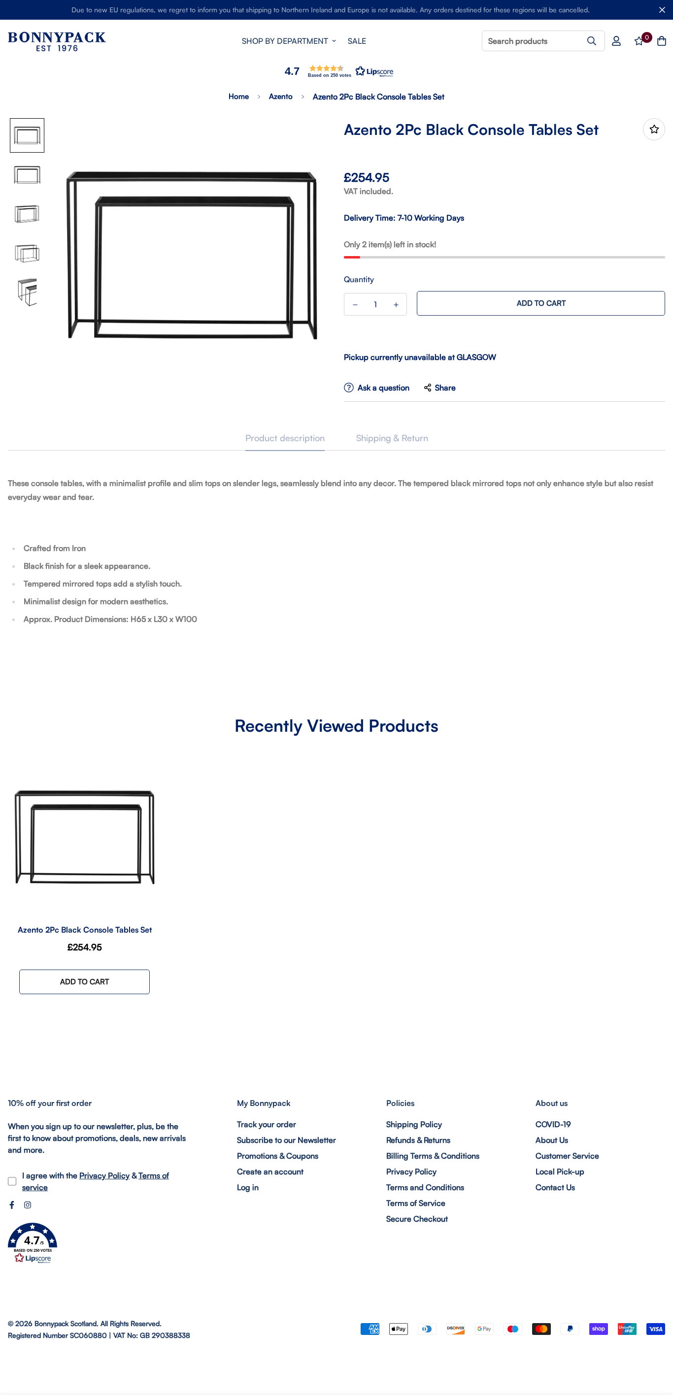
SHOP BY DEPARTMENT (285, 41)
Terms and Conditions (425, 1187)
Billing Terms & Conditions (432, 1156)
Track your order (266, 1124)
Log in (248, 1187)
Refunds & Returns (418, 1140)
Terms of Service (415, 1203)
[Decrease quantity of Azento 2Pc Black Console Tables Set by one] (355, 304)
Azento (281, 96)
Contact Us (555, 1187)
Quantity (359, 279)
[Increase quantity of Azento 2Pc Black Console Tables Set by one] (395, 304)
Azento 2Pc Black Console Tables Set (85, 930)
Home (239, 96)
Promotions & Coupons (277, 1156)
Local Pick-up (560, 1171)
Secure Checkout (417, 1219)
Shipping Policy (414, 1124)
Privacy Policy (104, 1175)
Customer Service (567, 1156)
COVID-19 (553, 1124)
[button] (336, 71)
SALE (357, 41)
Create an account (270, 1171)
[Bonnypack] (57, 41)
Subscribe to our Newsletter (286, 1140)
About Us (552, 1140)
